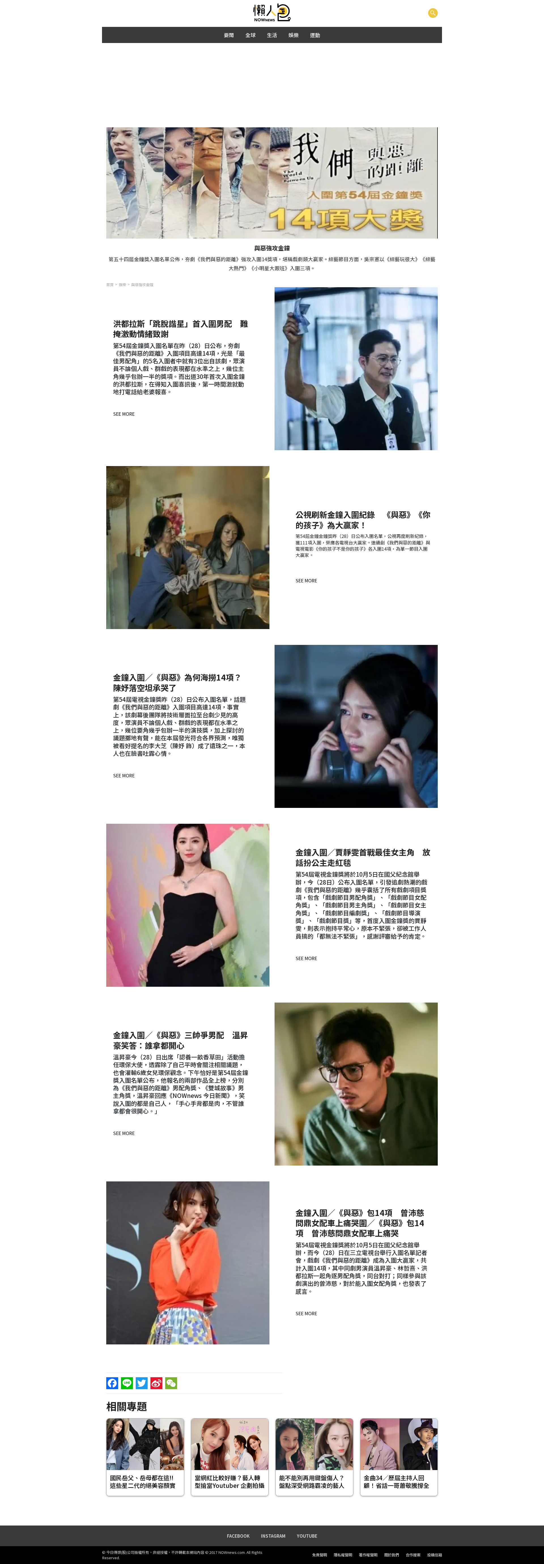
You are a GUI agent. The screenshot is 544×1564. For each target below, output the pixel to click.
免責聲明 (319, 1554)
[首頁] (272, 12)
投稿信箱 (434, 1554)
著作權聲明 (368, 1554)
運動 (315, 34)
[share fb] (112, 1383)
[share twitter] (142, 1383)
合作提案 (413, 1554)
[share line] (127, 1383)
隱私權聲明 (343, 1554)
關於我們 (391, 1554)
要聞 (229, 34)
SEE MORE (124, 413)
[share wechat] (171, 1383)
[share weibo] (156, 1383)
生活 (272, 34)
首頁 (110, 284)
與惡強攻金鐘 (142, 284)
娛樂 (293, 34)
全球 (250, 34)
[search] (433, 13)
